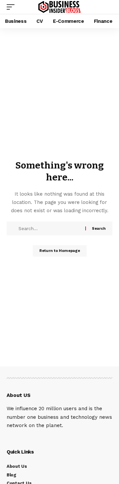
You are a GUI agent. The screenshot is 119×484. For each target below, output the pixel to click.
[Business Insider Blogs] (59, 7)
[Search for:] (51, 228)
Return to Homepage (59, 251)
